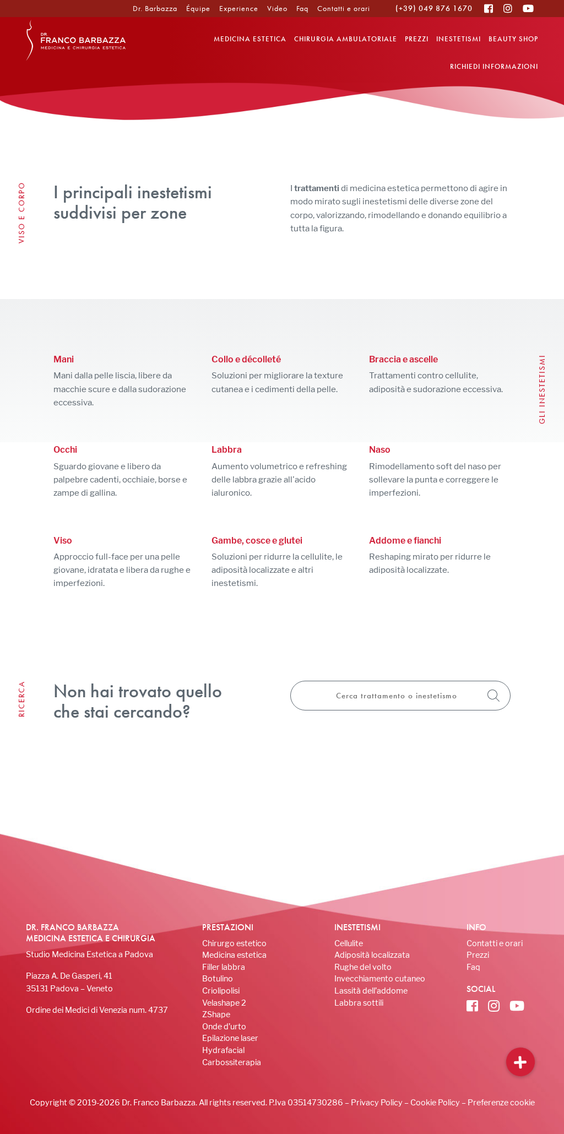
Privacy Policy (377, 1102)
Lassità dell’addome (371, 990)
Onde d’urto (224, 1026)
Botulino (217, 978)
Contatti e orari (343, 8)
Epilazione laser (230, 1038)
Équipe (198, 8)
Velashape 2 (224, 1002)
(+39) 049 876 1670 (434, 8)
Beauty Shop (513, 39)
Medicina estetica (250, 39)
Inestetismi (458, 39)
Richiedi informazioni (494, 66)
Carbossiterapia (231, 1062)
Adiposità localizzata (372, 954)
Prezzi (417, 39)
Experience (238, 8)
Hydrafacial (223, 1050)
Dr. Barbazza (155, 8)
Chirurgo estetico (234, 943)
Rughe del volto (363, 967)
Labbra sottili (358, 1002)
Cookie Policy (435, 1102)
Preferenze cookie (501, 1102)
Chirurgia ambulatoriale (345, 39)
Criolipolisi (221, 990)
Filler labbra (223, 967)
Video (277, 8)
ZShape (216, 1014)
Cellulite (348, 943)
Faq (302, 8)
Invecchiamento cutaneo (379, 978)
